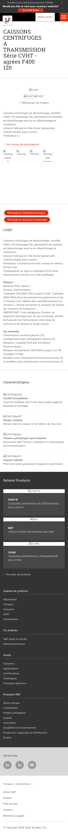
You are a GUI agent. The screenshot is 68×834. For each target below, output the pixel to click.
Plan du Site (10, 803)
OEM (6, 614)
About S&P (9, 792)
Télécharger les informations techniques (26, 212)
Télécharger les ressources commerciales (27, 219)
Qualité (7, 718)
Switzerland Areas (14, 644)
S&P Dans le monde (15, 639)
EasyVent (8, 663)
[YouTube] (32, 765)
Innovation (9, 722)
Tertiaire (8, 604)
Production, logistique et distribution (25, 732)
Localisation (10, 708)
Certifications (11, 673)
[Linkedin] (7, 765)
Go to (31, 10)
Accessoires (10, 619)
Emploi (7, 737)
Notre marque (11, 703)
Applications (10, 668)
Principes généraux (14, 683)
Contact (8, 810)
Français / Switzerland (16, 783)
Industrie (8, 609)
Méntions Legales (14, 815)
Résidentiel (10, 599)
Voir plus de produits (18, 574)
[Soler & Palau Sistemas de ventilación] (7, 24)
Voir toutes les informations (22, 144)
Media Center (45, 17)
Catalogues (10, 678)
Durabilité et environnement (19, 727)
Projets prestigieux (14, 712)
